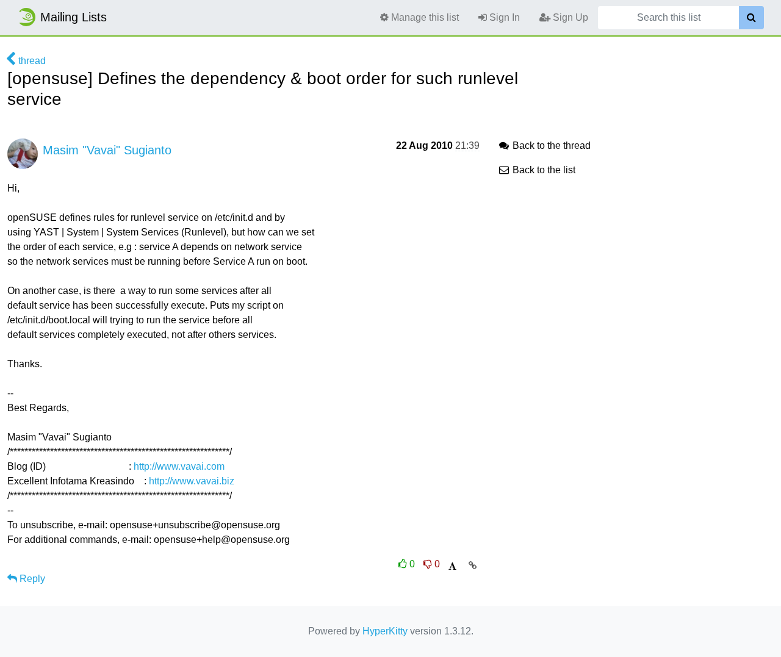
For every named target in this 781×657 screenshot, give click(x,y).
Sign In (503, 17)
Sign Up (569, 17)
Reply (31, 578)
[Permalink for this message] (473, 565)
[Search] (751, 17)
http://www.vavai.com (179, 466)
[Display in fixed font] (452, 566)
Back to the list (542, 170)
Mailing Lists (73, 17)
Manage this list (424, 17)
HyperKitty (385, 631)
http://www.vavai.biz (191, 481)
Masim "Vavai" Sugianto (107, 150)
